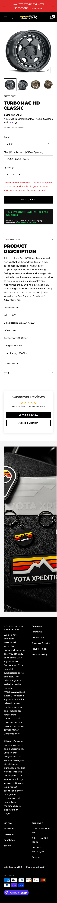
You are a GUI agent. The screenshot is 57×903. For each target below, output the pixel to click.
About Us (37, 631)
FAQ (6, 372)
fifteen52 (10, 96)
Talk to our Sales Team (41, 840)
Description (12, 239)
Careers (36, 857)
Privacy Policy (39, 648)
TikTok (7, 845)
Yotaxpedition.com (14, 783)
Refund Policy (40, 654)
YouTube (9, 828)
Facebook (9, 840)
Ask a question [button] (28, 423)
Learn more (36, 8)
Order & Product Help (41, 830)
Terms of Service (41, 643)
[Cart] (51, 17)
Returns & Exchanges (38, 849)
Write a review (28, 415)
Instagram (9, 834)
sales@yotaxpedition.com (26, 222)
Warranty (11, 363)
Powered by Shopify (35, 867)
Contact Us (38, 637)
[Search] (11, 17)
